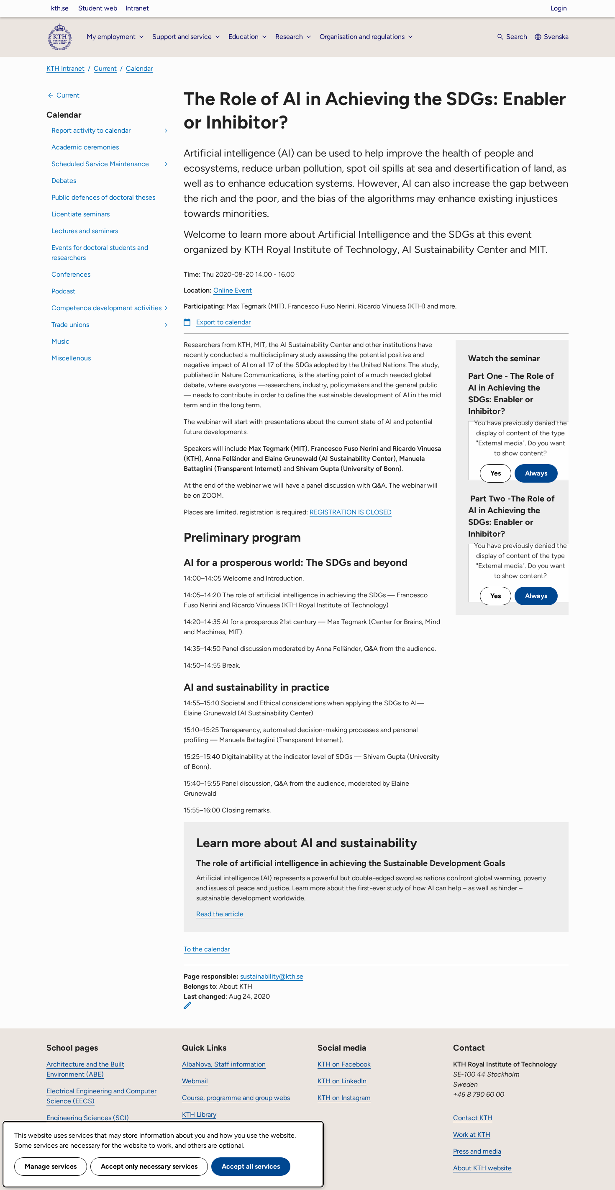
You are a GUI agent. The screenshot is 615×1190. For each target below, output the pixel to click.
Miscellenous (71, 358)
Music (60, 341)
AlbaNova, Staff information (224, 1064)
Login (559, 8)
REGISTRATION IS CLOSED (351, 512)
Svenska (556, 37)
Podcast (63, 291)
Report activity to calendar (91, 130)
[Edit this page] (187, 1005)
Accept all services (251, 1166)
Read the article (219, 914)
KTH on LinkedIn (342, 1081)
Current (105, 68)
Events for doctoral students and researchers (99, 253)
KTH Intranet (65, 68)
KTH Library (199, 1114)
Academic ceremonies (85, 147)
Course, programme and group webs (236, 1098)
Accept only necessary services (149, 1166)
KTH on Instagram (344, 1098)
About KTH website (482, 1168)
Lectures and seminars (84, 231)
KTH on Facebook (344, 1064)
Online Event (232, 290)
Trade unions (70, 325)
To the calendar (207, 949)
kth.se (60, 8)
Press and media (477, 1151)
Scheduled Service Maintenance (100, 164)
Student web (97, 8)
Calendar (139, 68)
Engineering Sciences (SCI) (87, 1118)
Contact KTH (472, 1118)
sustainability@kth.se (271, 976)
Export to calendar (223, 322)
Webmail (195, 1081)
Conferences (70, 274)
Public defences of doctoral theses (103, 197)
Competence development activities (106, 308)
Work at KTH (471, 1135)
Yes (495, 473)
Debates (63, 181)
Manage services (51, 1166)
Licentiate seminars (80, 214)
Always (536, 473)
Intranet (137, 8)
